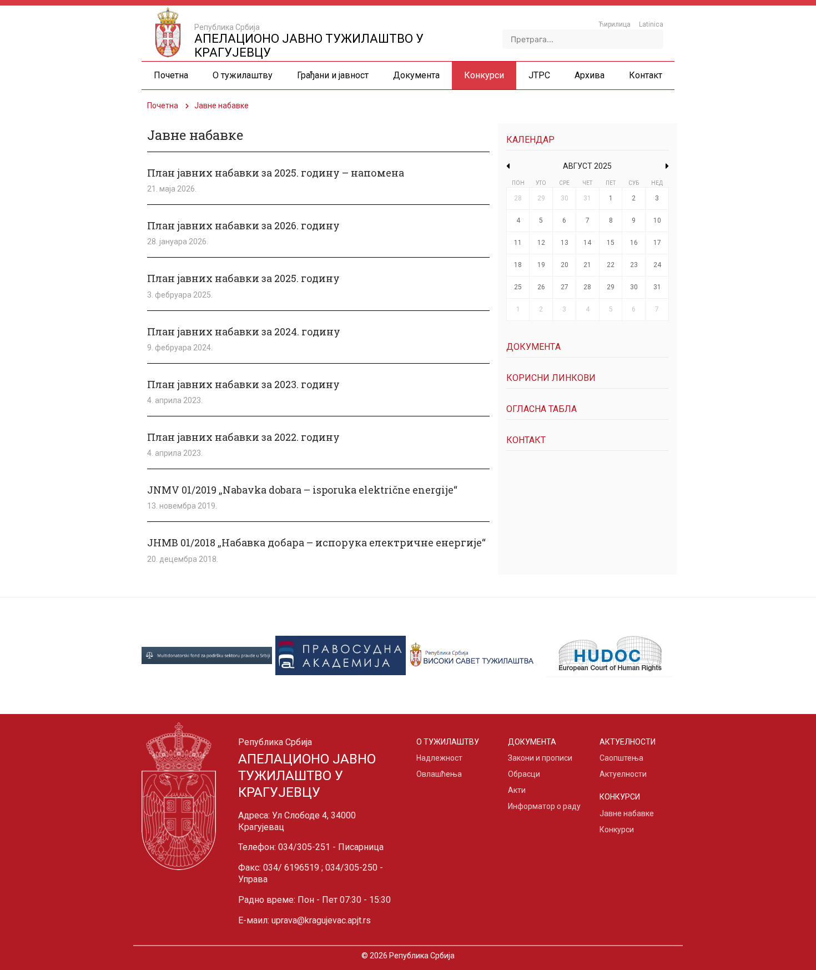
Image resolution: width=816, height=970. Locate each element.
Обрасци (524, 774)
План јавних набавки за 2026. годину (243, 225)
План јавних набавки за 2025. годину (243, 278)
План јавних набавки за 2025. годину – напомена (275, 172)
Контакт (526, 440)
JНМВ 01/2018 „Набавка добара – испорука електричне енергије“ (316, 542)
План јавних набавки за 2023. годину (243, 384)
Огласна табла (541, 409)
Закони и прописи (540, 757)
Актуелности (623, 774)
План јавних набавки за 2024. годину (243, 331)
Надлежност (439, 757)
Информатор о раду (544, 806)
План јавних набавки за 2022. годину (243, 437)
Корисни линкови (551, 378)
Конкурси (617, 829)
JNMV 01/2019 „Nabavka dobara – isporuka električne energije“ (302, 489)
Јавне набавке (627, 813)
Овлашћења (439, 774)
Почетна (162, 105)
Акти (517, 790)
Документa (533, 346)
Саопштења (621, 757)
